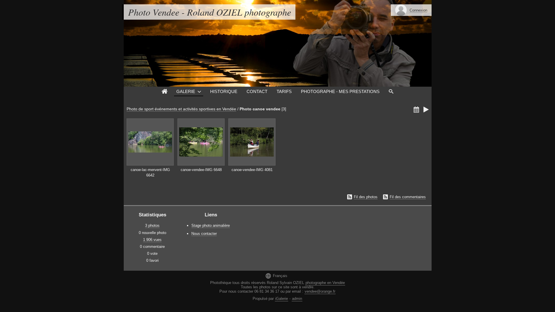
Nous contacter (204, 233)
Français (276, 276)
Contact (257, 91)
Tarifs (284, 91)
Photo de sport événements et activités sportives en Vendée (181, 109)
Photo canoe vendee (260, 109)
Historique (223, 91)
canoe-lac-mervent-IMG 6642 (150, 172)
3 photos (152, 225)
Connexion (418, 10)
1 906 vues (152, 239)
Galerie (185, 91)
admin (297, 298)
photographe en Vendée (325, 283)
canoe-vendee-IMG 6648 (201, 170)
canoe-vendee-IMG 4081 (252, 170)
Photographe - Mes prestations (340, 91)
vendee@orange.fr (320, 291)
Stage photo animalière (210, 225)
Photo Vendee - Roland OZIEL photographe (209, 12)
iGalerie (281, 298)
